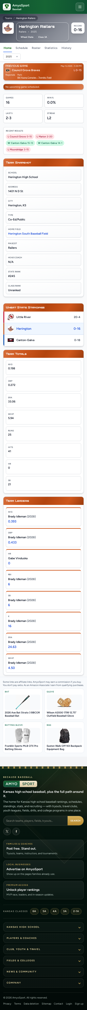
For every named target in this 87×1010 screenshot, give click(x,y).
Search (75, 820)
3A (65, 911)
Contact (58, 1003)
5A (44, 911)
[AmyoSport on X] (7, 831)
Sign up (79, 1003)
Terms (17, 1003)
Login (69, 1003)
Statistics (51, 48)
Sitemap (46, 1003)
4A (54, 911)
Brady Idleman (22, 516)
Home (8, 48)
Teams (8, 18)
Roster (36, 48)
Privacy (7, 1003)
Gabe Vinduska (18, 558)
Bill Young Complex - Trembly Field (34, 77)
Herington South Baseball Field (28, 233)
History (66, 48)
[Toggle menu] (80, 7)
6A (34, 911)
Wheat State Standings (25, 307)
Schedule (22, 48)
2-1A (76, 911)
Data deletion (31, 1003)
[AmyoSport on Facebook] (16, 831)
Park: (19, 75)
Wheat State (27, 37)
